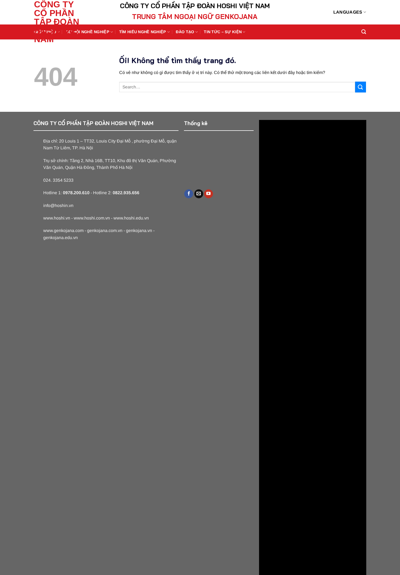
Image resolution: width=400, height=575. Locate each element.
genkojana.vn (139, 230)
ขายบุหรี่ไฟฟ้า (218, 141)
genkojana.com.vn (104, 230)
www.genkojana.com (63, 230)
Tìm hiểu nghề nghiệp (142, 32)
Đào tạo (185, 32)
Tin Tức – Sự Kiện (223, 32)
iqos (236, 141)
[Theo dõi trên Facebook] (188, 194)
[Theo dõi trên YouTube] (208, 194)
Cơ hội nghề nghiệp (87, 32)
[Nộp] (360, 87)
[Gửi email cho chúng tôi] (198, 194)
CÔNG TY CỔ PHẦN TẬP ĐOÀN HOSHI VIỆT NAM (58, 22)
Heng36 (196, 176)
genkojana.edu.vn (60, 237)
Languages (347, 12)
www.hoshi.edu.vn (131, 218)
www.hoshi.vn (56, 218)
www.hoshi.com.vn (92, 218)
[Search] (363, 32)
